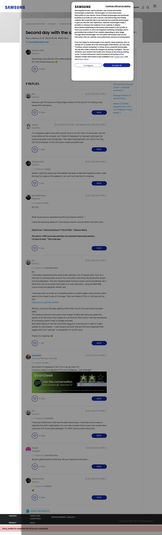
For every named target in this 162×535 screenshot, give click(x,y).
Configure (88, 66)
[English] (15, 7)
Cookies (13, 516)
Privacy (12, 523)
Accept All (117, 66)
